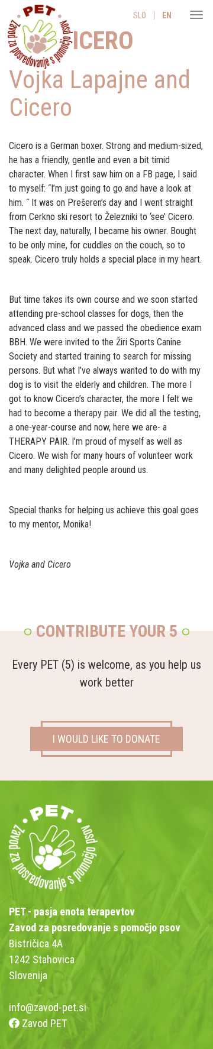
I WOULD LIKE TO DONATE (106, 739)
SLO (139, 15)
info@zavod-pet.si (47, 1007)
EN (167, 15)
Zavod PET (43, 1023)
